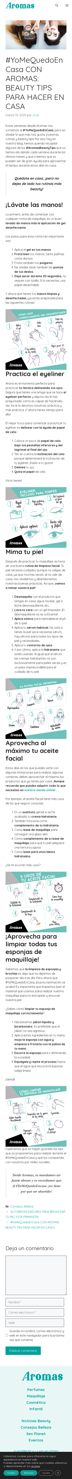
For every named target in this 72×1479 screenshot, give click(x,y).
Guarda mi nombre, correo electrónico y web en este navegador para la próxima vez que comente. (36, 1335)
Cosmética (36, 1402)
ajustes (35, 1466)
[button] (57, 5)
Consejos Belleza (21, 1206)
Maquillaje (36, 1396)
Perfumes (36, 1389)
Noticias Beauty (36, 1421)
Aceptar (11, 1472)
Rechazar (29, 1472)
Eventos (36, 1440)
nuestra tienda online (39, 790)
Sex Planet (36, 1433)
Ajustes (46, 1472)
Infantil (36, 1409)
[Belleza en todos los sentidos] (20, 5)
